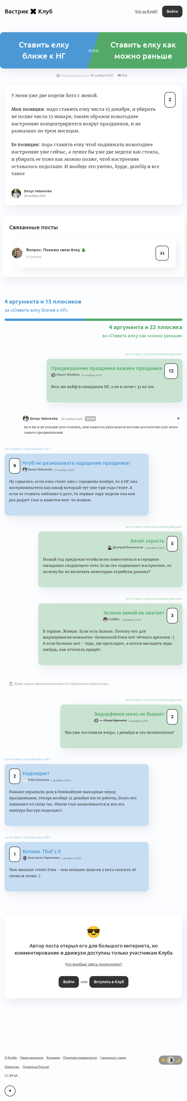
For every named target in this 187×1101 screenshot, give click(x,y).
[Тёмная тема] (178, 1060)
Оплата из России (36, 1067)
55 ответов (33, 256)
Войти (172, 11)
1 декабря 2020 (154, 547)
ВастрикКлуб (29, 11)
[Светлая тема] (163, 1060)
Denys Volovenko (44, 418)
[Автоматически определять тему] (170, 1060)
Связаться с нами (113, 1057)
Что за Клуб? (146, 11)
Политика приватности (80, 1057)
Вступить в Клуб (109, 982)
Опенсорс (12, 1067)
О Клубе (11, 1057)
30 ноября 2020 (91, 375)
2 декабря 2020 (138, 720)
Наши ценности (31, 1057)
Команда (53, 1057)
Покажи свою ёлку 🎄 (64, 250)
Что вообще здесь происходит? (93, 964)
